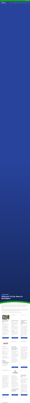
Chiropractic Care (4, 361)
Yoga (7, 363)
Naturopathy (3, 362)
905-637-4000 (27, 0)
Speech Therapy (4, 363)
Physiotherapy (7, 362)
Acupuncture (3, 360)
